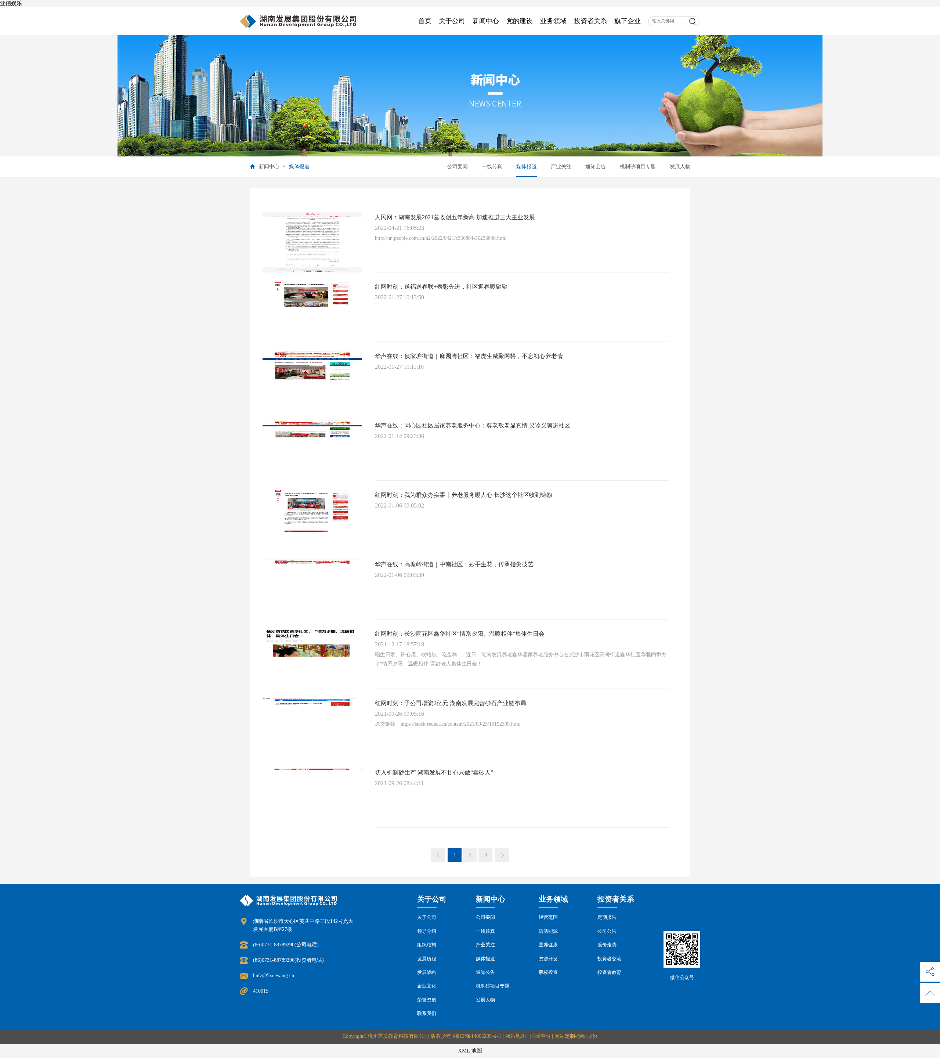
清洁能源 (548, 931)
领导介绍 (426, 931)
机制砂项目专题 (638, 166)
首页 (424, 21)
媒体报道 (526, 166)
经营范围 (548, 917)
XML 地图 (470, 1051)
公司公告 (607, 931)
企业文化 (426, 986)
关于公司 (452, 21)
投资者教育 (609, 972)
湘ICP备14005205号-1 (477, 1036)
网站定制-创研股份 (575, 1036)
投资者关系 (590, 21)
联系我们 (426, 1013)
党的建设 (519, 21)
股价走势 (607, 944)
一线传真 (492, 166)
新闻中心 (486, 21)
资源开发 (548, 958)
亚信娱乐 (11, 3)
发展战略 (426, 972)
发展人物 (680, 166)
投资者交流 (609, 958)
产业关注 (561, 166)
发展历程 (426, 958)
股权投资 (548, 972)
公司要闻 (457, 166)
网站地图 (515, 1036)
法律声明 (540, 1036)
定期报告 (607, 917)
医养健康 (548, 944)
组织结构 (426, 944)
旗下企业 (627, 21)
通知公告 (595, 166)
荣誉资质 (426, 1000)
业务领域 (553, 21)
